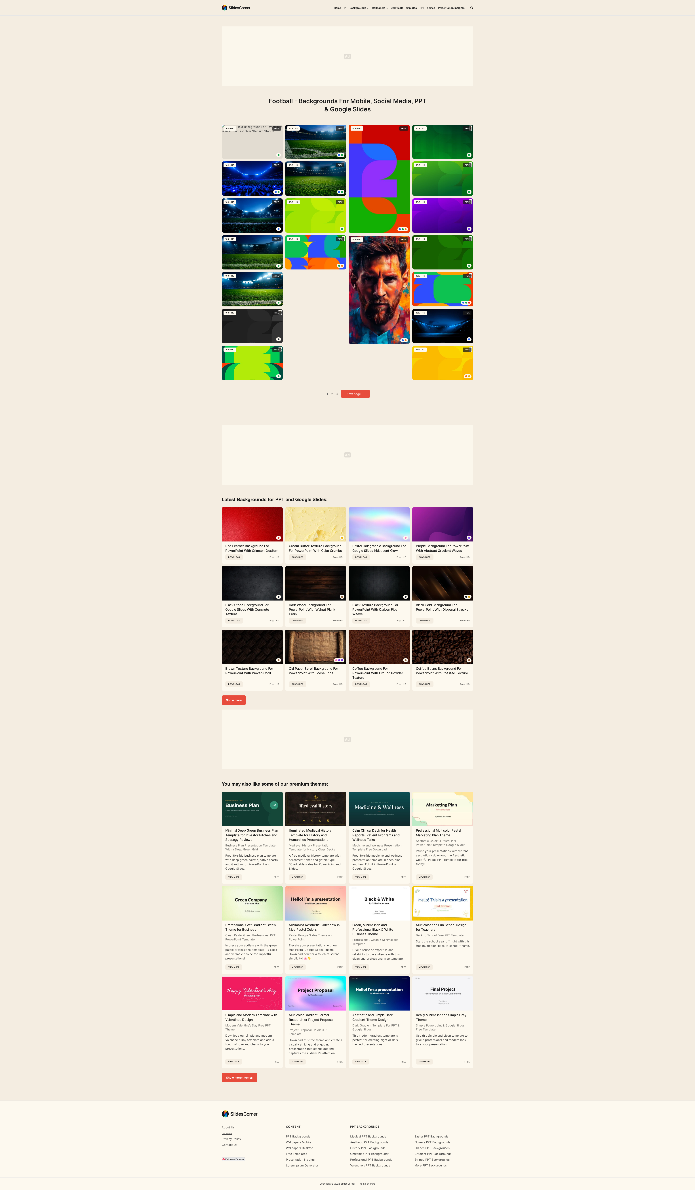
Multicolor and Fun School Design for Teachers (441, 927)
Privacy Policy (231, 1139)
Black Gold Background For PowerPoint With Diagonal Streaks (442, 607)
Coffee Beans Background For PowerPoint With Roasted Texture (442, 671)
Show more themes (239, 1077)
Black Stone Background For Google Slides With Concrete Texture (247, 609)
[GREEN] (278, 155)
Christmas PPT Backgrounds (369, 1154)
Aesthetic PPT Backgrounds (369, 1142)
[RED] (469, 303)
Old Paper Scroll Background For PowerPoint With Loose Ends (313, 671)
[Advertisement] (347, 56)
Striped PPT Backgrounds (432, 1159)
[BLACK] (278, 339)
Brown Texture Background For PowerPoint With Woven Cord (249, 671)
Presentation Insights (451, 8)
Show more (234, 700)
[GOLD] (469, 597)
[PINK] (406, 538)
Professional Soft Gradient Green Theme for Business (250, 927)
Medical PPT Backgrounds (368, 1136)
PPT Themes (427, 8)
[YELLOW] (469, 376)
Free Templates (296, 1154)
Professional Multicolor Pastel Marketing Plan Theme (438, 833)
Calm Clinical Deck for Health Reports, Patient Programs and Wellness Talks (375, 835)
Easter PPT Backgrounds (431, 1136)
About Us (228, 1127)
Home (337, 8)
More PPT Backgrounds (430, 1165)
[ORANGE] (342, 266)
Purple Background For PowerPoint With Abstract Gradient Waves (442, 548)
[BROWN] (342, 597)
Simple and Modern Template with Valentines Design (251, 1017)
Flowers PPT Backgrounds (432, 1142)
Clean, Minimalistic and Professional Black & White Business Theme (372, 929)
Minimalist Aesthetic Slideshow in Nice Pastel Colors (314, 927)
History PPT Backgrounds (367, 1148)
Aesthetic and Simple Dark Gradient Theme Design (372, 1017)
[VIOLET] (342, 660)
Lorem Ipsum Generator (302, 1165)
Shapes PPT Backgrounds (432, 1148)
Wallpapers (378, 8)
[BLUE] (276, 192)
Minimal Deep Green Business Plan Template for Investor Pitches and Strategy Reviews (251, 835)
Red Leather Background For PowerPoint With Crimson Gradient (252, 548)
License (227, 1133)
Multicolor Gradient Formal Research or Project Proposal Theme (311, 1019)
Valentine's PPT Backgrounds (370, 1165)
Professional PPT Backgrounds (371, 1159)
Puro (372, 1183)
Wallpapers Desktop (299, 1148)
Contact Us (229, 1145)
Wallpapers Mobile (298, 1142)
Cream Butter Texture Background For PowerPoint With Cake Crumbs (315, 548)
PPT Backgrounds (355, 8)
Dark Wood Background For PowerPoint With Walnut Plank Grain (312, 609)
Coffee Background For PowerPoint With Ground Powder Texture (377, 673)
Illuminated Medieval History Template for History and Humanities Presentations (310, 835)
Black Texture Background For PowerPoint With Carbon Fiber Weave (375, 609)
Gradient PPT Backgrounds (432, 1154)
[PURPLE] (469, 229)
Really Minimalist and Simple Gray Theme (441, 1017)
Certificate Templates (404, 8)
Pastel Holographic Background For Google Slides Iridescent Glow (379, 548)
